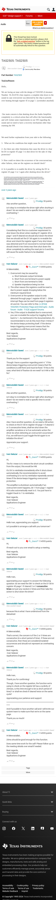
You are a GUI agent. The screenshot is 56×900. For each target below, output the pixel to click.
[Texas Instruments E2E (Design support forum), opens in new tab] (42, 829)
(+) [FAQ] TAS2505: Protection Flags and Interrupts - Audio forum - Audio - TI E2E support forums (32, 307)
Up (7, 219)
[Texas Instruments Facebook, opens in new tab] (13, 829)
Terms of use (23, 888)
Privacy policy (38, 885)
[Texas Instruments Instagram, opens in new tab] (4, 829)
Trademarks (38, 888)
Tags (28, 768)
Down (14, 219)
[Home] (15, 9)
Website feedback (10, 891)
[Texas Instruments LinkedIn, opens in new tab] (32, 829)
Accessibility (7, 885)
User (53, 9)
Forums (29, 16)
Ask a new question (45, 23)
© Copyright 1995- (12, 896)
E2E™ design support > (13, 16)
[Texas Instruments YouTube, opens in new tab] (52, 829)
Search (48, 9)
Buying (5, 812)
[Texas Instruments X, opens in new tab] (23, 829)
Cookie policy (22, 885)
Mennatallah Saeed (14, 69)
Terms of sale (8, 888)
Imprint (25, 891)
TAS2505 (18, 75)
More (40, 16)
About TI (6, 792)
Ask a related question (37, 23)
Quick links (7, 802)
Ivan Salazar (12, 264)
